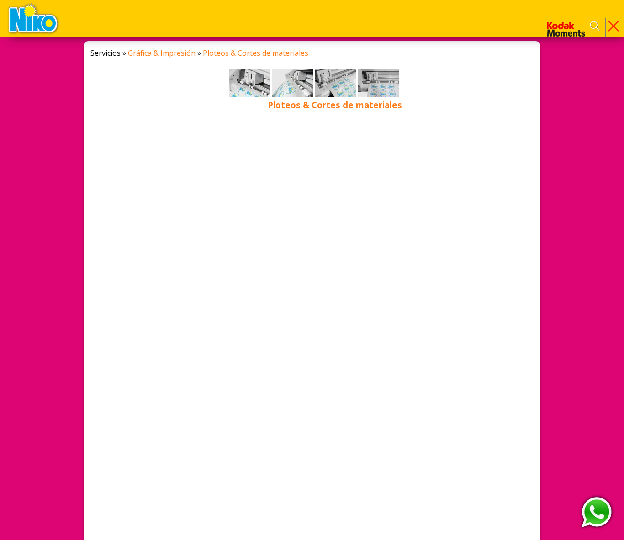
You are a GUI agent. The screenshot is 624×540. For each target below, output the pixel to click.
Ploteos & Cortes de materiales (255, 53)
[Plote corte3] (336, 94)
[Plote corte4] (378, 94)
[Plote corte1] (250, 94)
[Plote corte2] (293, 94)
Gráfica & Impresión (162, 53)
